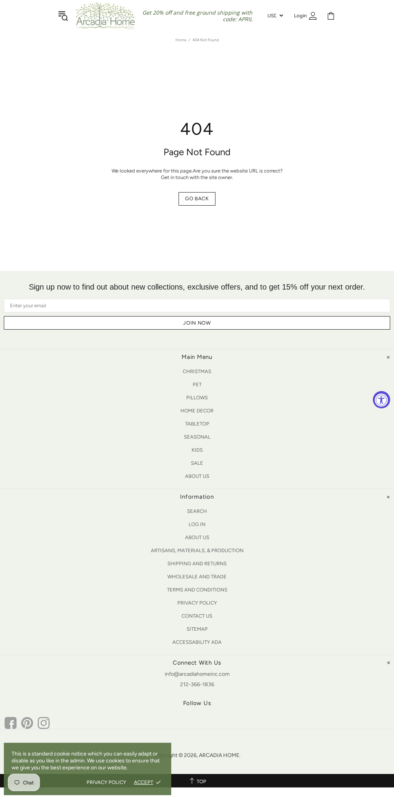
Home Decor (197, 411)
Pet (197, 384)
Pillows (197, 397)
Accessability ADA (197, 642)
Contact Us (197, 616)
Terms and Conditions (197, 590)
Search (197, 511)
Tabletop (197, 424)
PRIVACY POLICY (106, 782)
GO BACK (197, 198)
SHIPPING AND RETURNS (197, 563)
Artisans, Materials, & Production (197, 550)
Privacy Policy (197, 603)
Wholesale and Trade (197, 577)
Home (180, 39)
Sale (197, 463)
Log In (197, 524)
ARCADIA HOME (105, 16)
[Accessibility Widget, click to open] (381, 399)
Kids (197, 450)
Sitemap (197, 629)
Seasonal (197, 437)
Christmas (197, 371)
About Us (197, 476)
